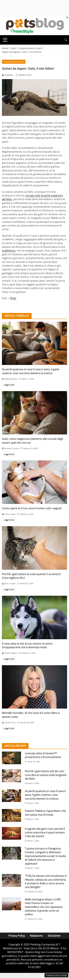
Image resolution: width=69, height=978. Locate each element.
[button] (66, 40)
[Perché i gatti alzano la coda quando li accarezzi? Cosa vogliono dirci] (34, 548)
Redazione (36, 935)
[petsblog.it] (34, 25)
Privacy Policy (17, 935)
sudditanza (8, 250)
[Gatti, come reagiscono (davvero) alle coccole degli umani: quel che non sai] (34, 413)
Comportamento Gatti (13, 61)
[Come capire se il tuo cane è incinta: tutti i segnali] (34, 482)
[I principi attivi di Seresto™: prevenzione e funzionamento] (11, 758)
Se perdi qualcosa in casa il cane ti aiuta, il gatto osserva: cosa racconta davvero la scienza (30, 371)
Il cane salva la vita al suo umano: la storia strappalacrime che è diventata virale (27, 645)
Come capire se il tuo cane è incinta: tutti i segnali (31, 508)
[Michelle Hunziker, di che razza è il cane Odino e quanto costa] (34, 687)
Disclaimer (54, 935)
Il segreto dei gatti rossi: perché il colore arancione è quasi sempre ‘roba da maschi (45, 832)
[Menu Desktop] (5, 39)
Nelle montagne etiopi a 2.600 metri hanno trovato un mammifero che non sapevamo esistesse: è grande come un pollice (44, 907)
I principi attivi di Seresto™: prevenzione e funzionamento (43, 755)
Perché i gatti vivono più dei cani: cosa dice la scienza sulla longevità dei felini (45, 774)
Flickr (13, 298)
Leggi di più (9, 384)
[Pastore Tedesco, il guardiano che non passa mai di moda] (11, 815)
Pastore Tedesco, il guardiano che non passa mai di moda (45, 812)
